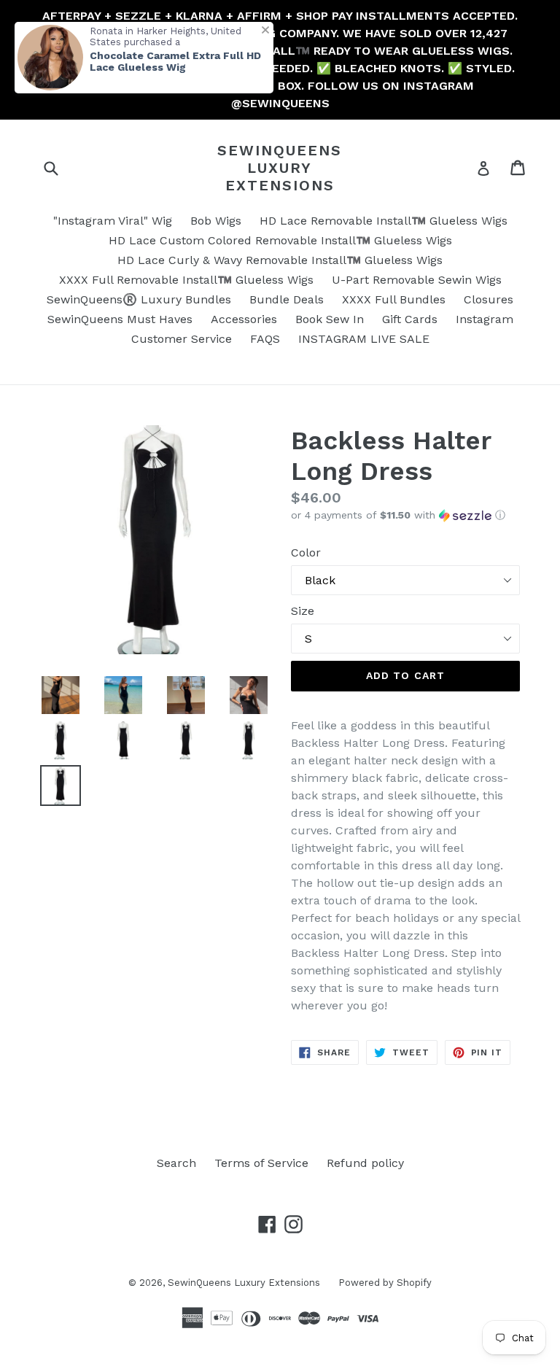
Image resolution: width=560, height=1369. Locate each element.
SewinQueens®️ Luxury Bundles (139, 299)
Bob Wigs (215, 221)
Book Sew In (329, 319)
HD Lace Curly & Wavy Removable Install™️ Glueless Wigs (280, 260)
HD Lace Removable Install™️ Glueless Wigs (384, 221)
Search (176, 1163)
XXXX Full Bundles (394, 299)
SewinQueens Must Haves (119, 319)
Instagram (484, 319)
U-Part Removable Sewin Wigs (417, 280)
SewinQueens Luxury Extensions (279, 167)
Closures (488, 299)
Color (306, 552)
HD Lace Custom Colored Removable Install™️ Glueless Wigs (280, 240)
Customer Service (181, 339)
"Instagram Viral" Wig (112, 221)
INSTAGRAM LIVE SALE (363, 339)
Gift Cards (410, 319)
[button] (405, 515)
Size (302, 611)
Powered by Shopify (385, 1282)
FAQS (265, 339)
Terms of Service (261, 1163)
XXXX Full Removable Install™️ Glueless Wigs (186, 280)
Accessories (244, 319)
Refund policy (365, 1163)
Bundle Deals (286, 299)
